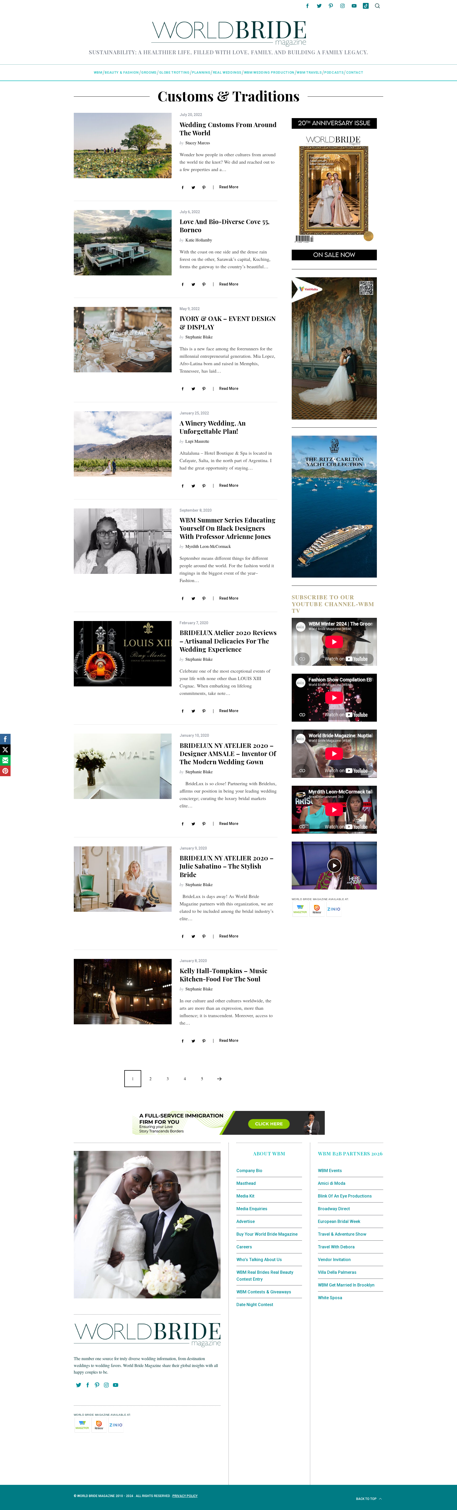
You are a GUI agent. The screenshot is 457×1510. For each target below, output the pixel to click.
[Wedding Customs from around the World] (123, 145)
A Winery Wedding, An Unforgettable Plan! (213, 427)
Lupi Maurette (197, 441)
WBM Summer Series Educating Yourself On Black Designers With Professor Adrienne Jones (228, 528)
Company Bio (249, 1170)
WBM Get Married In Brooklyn (346, 1285)
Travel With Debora (336, 1246)
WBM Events (330, 1170)
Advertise (245, 1221)
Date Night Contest (254, 1304)
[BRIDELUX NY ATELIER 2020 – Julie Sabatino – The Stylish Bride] (123, 879)
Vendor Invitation (334, 1259)
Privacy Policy (185, 1496)
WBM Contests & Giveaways (263, 1291)
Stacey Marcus (197, 142)
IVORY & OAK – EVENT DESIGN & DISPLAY (228, 322)
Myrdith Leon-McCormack (208, 546)
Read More (228, 187)
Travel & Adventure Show (342, 1234)
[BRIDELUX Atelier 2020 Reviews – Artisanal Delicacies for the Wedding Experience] (123, 653)
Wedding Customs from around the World (228, 128)
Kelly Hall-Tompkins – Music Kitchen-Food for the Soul (223, 974)
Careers (244, 1246)
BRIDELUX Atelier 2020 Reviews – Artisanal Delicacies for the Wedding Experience (228, 640)
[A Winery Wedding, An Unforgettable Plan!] (123, 444)
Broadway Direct (334, 1208)
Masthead (246, 1183)
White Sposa (330, 1297)
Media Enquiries (251, 1208)
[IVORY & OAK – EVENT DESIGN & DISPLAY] (123, 339)
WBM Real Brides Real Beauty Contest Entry (264, 1276)
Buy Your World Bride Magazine (267, 1234)
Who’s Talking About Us (259, 1259)
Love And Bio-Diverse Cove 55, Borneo (224, 225)
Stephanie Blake (199, 336)
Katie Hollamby (198, 240)
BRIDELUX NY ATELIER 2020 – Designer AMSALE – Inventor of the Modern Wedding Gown (228, 753)
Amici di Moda (331, 1183)
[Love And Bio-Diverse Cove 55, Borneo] (123, 242)
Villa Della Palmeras (337, 1272)
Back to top (366, 1499)
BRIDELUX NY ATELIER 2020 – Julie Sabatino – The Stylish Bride (226, 866)
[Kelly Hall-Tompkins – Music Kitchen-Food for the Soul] (123, 991)
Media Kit (245, 1196)
